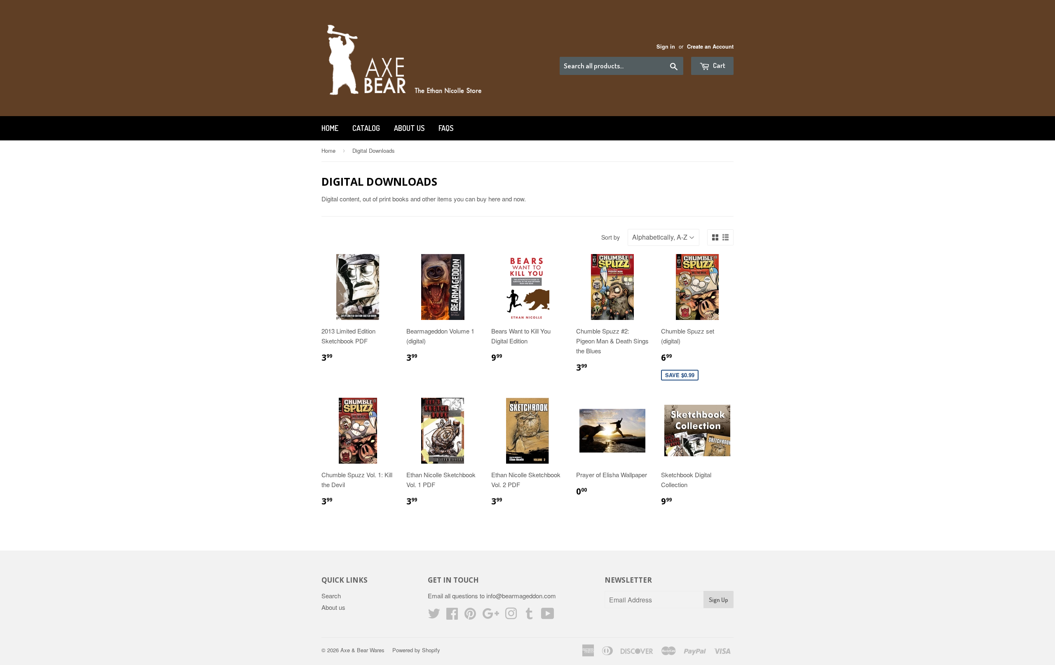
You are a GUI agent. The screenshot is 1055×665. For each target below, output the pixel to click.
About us (409, 128)
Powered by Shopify (416, 650)
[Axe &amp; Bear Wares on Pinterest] (470, 615)
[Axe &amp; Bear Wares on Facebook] (452, 615)
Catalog (366, 128)
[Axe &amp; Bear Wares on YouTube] (547, 615)
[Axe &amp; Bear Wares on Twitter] (434, 615)
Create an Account (710, 46)
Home (329, 128)
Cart (718, 65)
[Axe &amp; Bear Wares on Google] (490, 615)
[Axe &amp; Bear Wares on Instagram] (511, 615)
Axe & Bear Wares (362, 650)
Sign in (665, 46)
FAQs (445, 128)
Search (331, 595)
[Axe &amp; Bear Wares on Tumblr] (529, 615)
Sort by (610, 237)
